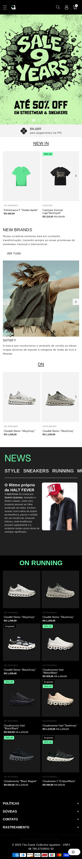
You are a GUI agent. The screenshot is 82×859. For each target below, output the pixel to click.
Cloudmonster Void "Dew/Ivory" (60, 725)
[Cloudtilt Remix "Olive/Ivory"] (60, 397)
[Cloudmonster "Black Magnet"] (21, 753)
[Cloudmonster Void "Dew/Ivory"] (60, 698)
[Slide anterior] (26, 120)
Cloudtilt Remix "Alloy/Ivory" (19, 431)
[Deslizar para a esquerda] (6, 176)
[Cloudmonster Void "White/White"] (60, 642)
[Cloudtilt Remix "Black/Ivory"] (21, 642)
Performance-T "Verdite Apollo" (21, 210)
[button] (6, 7)
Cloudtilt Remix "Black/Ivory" (20, 669)
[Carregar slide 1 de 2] (33, 120)
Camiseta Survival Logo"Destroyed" (53, 212)
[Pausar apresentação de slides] (56, 120)
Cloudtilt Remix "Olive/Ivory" (58, 431)
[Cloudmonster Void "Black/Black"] (21, 698)
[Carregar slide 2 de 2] (40, 120)
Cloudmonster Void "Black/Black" (14, 727)
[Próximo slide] (47, 120)
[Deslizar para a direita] (76, 176)
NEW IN (41, 143)
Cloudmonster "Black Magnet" (20, 781)
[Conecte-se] (66, 7)
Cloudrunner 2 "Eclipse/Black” (59, 781)
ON (41, 364)
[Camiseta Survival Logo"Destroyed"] (60, 176)
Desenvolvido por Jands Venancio (40, 839)
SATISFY (9, 340)
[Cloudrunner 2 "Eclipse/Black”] (60, 753)
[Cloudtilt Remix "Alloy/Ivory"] (21, 397)
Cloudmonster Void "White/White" (53, 671)
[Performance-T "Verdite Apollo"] (21, 176)
